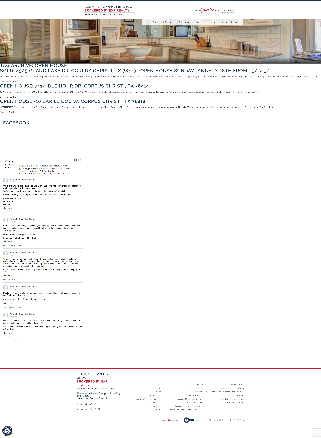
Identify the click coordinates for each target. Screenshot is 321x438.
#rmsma (43, 299)
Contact (157, 392)
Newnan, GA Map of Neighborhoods (186, 409)
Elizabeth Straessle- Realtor (22, 179)
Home (158, 385)
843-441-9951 (86, 404)
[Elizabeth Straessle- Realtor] (10, 164)
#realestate (16, 299)
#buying (7, 299)
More (237, 22)
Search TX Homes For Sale (190, 399)
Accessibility (155, 395)
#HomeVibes (9, 230)
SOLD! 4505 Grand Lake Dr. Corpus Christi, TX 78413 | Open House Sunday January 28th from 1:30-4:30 (135, 70)
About (225, 22)
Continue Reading (8, 81)
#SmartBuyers (10, 329)
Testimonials (197, 388)
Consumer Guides (194, 402)
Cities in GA (184, 22)
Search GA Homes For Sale (159, 22)
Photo (10, 303)
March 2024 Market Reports (232, 399)
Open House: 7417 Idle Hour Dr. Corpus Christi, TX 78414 (74, 86)
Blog (158, 388)
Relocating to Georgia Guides (189, 406)
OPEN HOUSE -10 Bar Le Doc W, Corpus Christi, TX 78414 (73, 101)
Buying (199, 22)
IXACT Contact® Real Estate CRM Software (225, 420)
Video (10, 208)
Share (19, 212)
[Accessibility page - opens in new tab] (189, 421)
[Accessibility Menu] (7, 431)
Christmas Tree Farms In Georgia (229, 388)
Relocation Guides (235, 402)
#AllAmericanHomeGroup (15, 198)
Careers (199, 392)
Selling (212, 22)
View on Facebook (9, 212)
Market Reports (195, 395)
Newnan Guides (237, 385)
